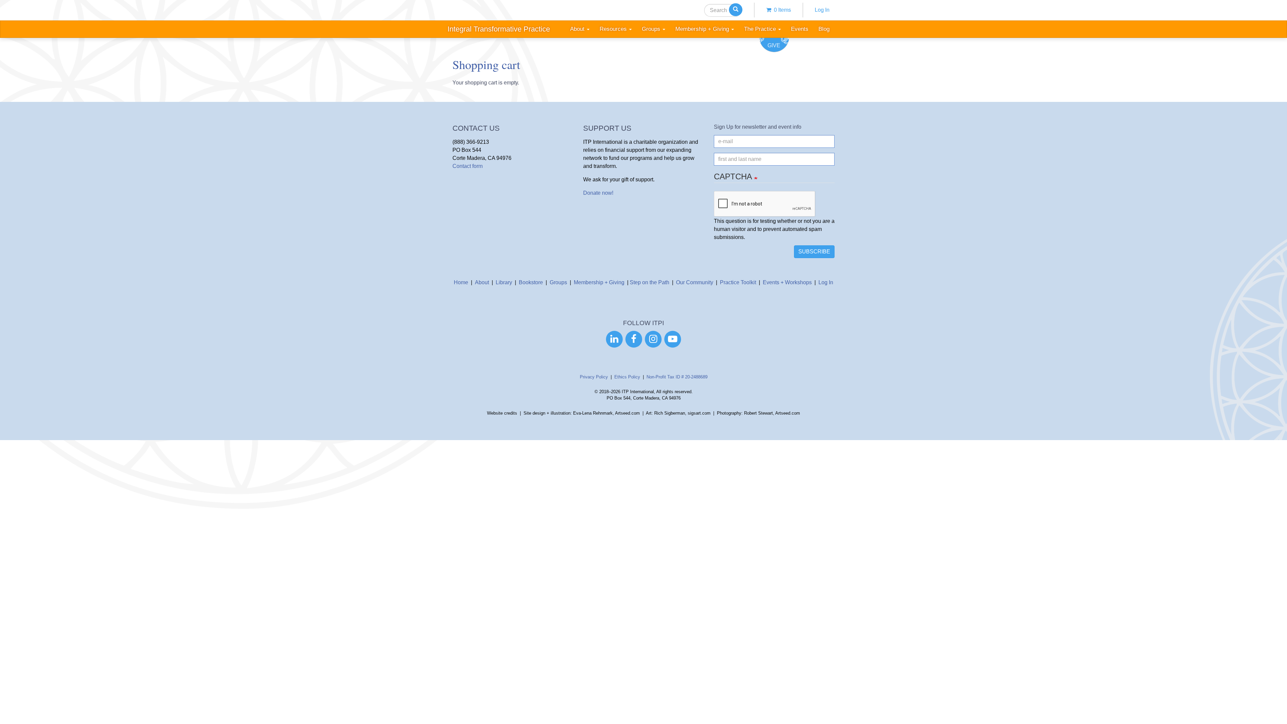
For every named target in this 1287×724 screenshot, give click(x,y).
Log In (822, 10)
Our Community (694, 282)
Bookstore (531, 282)
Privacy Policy (594, 376)
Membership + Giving (599, 282)
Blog (824, 29)
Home (461, 282)
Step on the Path (649, 282)
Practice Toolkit (738, 282)
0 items (781, 10)
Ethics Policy (627, 376)
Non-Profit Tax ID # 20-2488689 (677, 376)
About (482, 282)
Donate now (597, 193)
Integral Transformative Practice (498, 29)
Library (504, 282)
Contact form (467, 166)
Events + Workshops (787, 282)
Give (774, 45)
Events (799, 29)
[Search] (735, 9)
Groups (558, 282)
